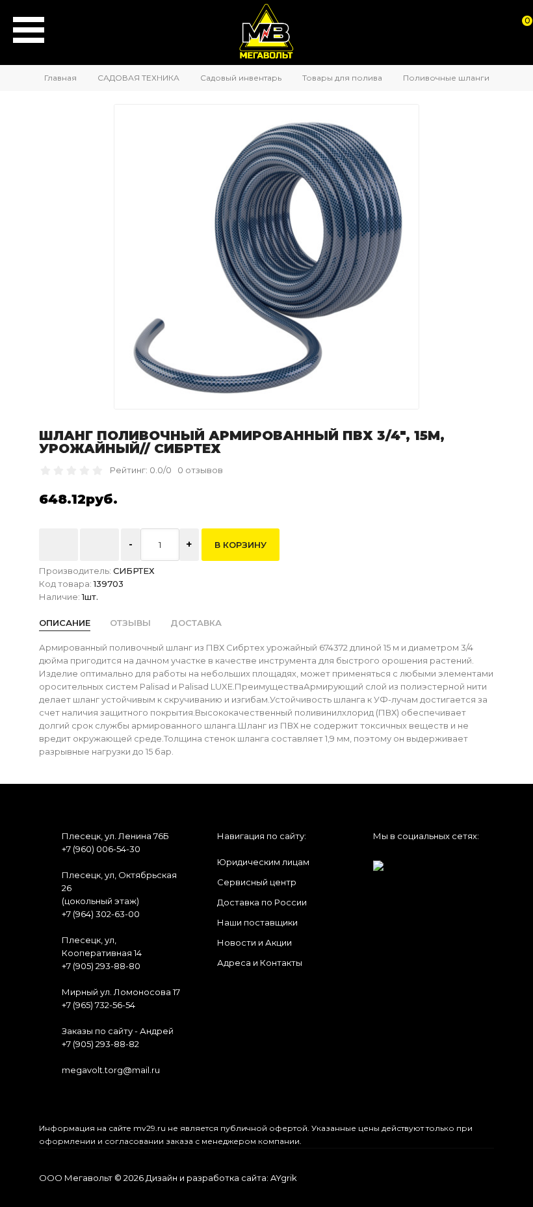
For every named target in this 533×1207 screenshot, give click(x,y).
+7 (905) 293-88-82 (100, 1044)
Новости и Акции (254, 942)
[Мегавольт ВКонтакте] (378, 861)
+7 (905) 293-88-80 (101, 966)
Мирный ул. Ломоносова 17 (121, 992)
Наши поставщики (257, 922)
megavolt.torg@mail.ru (111, 1070)
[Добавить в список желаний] (58, 544)
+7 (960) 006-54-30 (101, 849)
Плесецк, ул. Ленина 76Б (115, 836)
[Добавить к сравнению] (99, 544)
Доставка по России (262, 902)
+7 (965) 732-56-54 (98, 1005)
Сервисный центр (256, 882)
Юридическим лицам (263, 862)
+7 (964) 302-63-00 (101, 914)
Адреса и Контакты (259, 962)
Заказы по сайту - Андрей (118, 1031)
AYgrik (283, 1178)
